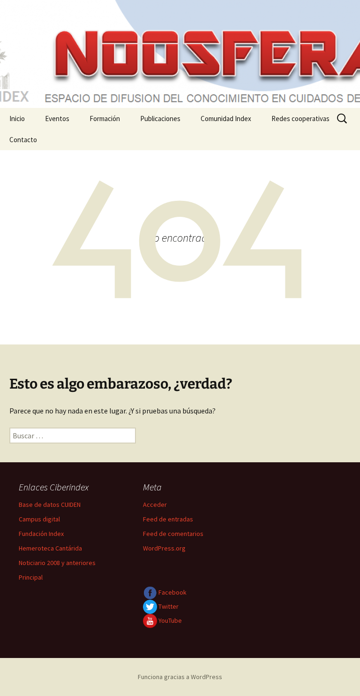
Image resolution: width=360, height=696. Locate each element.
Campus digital (39, 519)
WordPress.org (164, 548)
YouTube (169, 620)
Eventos (57, 118)
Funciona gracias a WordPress (180, 677)
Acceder (155, 504)
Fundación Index (41, 533)
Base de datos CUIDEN (50, 504)
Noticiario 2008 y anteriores (57, 562)
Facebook (172, 592)
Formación (105, 118)
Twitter (168, 606)
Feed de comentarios (173, 533)
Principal (31, 577)
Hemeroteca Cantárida (50, 548)
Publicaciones (160, 118)
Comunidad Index (226, 118)
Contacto (23, 139)
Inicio (17, 118)
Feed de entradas (168, 519)
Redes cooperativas (300, 118)
